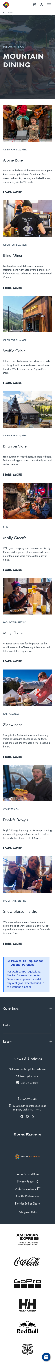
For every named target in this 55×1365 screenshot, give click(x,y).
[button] (46, 1357)
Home (10, 12)
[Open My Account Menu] (41, 5)
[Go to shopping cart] (34, 5)
